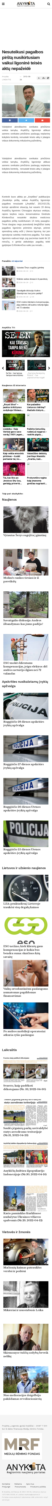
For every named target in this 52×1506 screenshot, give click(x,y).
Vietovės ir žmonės (16, 1232)
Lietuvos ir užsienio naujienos (24, 868)
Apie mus (30, 1484)
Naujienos (9, 499)
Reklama (18, 1484)
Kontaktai (6, 1484)
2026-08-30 (23, 271)
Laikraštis (9, 1050)
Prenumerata (20, 1487)
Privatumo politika (38, 1487)
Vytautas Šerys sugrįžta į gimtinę (30, 267)
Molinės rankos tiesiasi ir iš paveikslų (32, 279)
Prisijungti (6, 1487)
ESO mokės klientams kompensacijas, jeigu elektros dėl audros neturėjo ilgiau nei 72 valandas (33, 305)
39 (32, 297)
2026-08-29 (23, 282)
